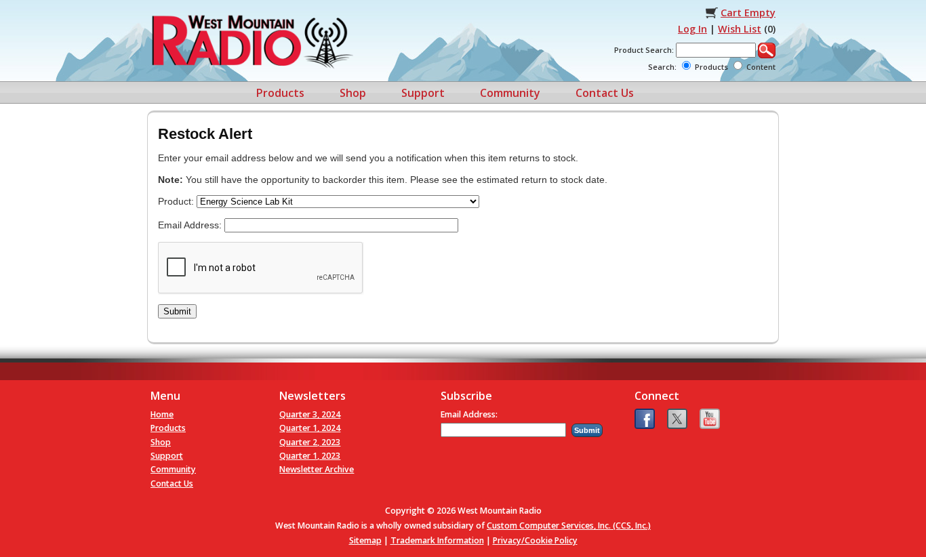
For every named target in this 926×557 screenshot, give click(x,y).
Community (510, 92)
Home (162, 414)
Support (423, 92)
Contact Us (605, 92)
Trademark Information (437, 540)
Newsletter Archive (316, 469)
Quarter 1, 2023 (309, 455)
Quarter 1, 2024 (309, 428)
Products (280, 92)
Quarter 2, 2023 (309, 442)
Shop (353, 92)
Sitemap (365, 540)
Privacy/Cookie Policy (535, 540)
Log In (692, 28)
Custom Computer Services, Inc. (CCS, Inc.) (569, 525)
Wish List (739, 28)
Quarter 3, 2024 (309, 414)
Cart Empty (748, 12)
